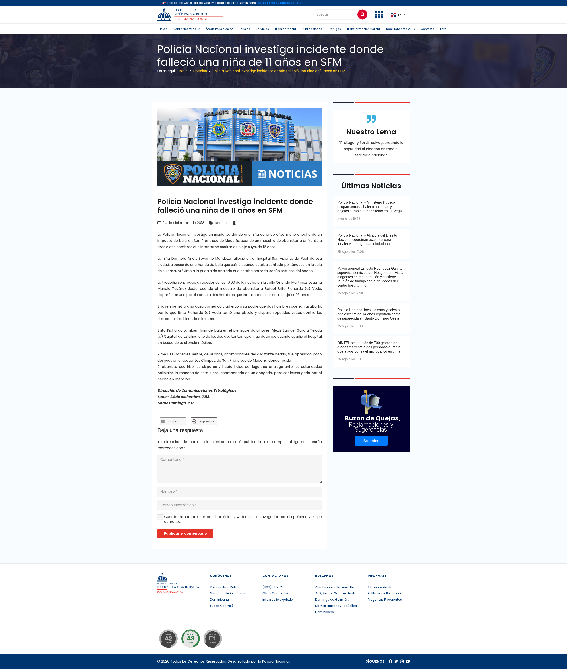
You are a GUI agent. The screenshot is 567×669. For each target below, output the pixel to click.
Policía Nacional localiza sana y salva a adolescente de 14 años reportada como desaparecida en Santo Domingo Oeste (368, 314)
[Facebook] (390, 661)
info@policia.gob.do (277, 599)
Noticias (221, 222)
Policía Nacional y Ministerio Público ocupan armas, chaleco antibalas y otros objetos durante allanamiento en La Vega (369, 206)
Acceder (371, 440)
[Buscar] (362, 14)
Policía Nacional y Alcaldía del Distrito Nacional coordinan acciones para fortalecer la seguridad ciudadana (367, 239)
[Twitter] (396, 661)
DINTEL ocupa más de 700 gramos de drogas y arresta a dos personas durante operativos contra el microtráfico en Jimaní (370, 347)
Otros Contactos (275, 593)
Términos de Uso (381, 587)
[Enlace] (190, 14)
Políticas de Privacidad (385, 593)
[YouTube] (408, 661)
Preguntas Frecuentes (385, 599)
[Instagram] (402, 661)
